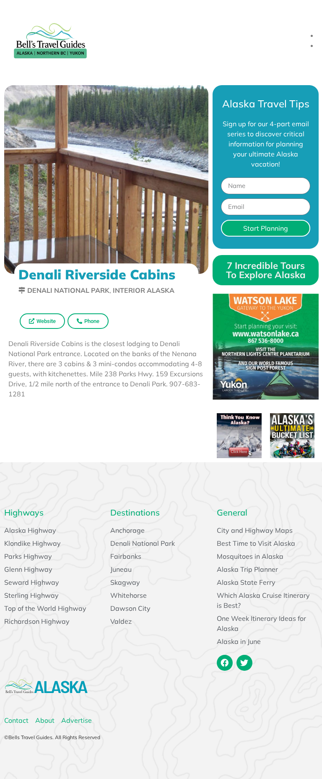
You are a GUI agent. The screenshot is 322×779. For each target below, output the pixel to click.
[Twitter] (244, 663)
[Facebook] (225, 663)
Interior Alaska (143, 290)
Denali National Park (68, 290)
